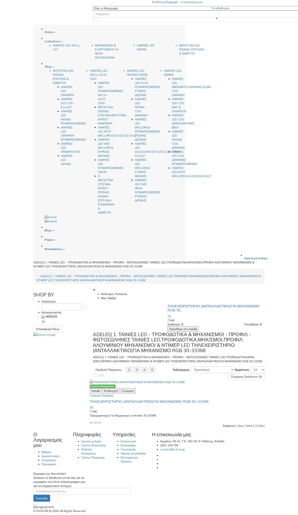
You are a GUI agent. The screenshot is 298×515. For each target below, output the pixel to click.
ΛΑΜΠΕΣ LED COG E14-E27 (67, 103)
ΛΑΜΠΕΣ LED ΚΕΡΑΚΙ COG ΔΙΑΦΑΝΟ (141, 107)
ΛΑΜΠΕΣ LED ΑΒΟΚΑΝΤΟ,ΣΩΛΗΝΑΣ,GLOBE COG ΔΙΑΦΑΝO (191, 87)
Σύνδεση (158, 2)
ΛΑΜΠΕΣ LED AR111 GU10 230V (98, 75)
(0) (169, 316)
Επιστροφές (128, 445)
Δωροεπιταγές (51, 456)
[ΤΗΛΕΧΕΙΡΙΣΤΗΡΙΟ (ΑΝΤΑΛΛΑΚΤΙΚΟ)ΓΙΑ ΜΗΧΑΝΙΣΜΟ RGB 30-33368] (179, 382)
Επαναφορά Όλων (47, 329)
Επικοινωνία (128, 441)
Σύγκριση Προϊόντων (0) (246, 376)
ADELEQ (51, 316)
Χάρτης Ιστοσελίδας (133, 453)
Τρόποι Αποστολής (93, 445)
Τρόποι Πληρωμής (93, 457)
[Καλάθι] (91, 422)
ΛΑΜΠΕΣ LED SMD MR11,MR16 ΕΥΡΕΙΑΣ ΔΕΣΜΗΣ (105, 148)
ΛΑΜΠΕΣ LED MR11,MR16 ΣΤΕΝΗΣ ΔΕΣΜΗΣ (142, 168)
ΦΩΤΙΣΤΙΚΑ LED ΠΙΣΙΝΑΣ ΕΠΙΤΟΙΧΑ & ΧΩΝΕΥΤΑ (191, 49)
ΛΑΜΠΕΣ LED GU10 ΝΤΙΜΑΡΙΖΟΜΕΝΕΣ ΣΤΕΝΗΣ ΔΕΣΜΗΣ (147, 87)
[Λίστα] (95, 375)
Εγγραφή (172, 2)
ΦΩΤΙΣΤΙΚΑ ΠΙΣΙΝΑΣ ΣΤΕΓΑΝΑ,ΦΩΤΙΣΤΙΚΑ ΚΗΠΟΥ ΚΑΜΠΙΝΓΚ (112, 115)
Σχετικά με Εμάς (91, 441)
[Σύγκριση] (99, 422)
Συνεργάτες (49, 460)
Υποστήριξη (128, 449)
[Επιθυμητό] (95, 422)
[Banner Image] (44, 334)
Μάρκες (46, 452)
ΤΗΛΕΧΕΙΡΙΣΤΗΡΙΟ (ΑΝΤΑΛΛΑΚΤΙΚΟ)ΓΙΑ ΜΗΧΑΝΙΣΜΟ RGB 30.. (213, 308)
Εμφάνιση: (242, 370)
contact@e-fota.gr (172, 449)
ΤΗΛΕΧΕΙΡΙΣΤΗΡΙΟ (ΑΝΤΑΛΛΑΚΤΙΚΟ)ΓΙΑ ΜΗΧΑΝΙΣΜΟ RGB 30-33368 (149, 401)
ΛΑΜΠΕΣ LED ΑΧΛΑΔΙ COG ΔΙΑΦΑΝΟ (178, 140)
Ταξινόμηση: (181, 370)
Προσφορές (49, 464)
